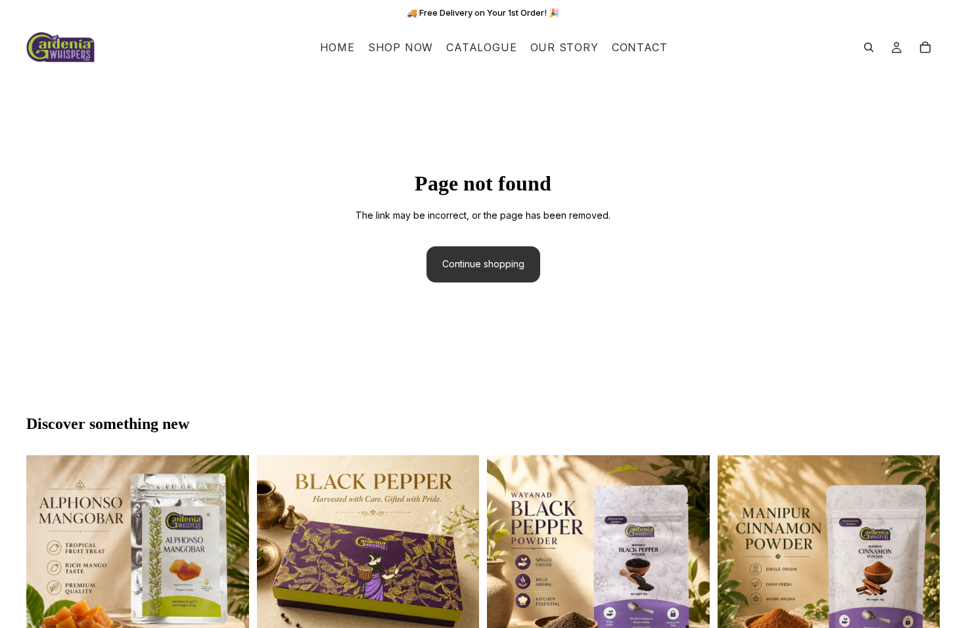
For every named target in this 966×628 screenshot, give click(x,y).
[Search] (868, 47)
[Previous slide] (46, 566)
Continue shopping (483, 263)
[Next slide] (229, 566)
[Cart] (925, 47)
